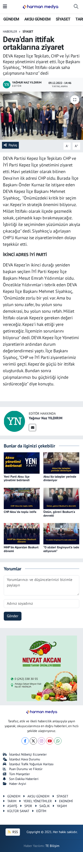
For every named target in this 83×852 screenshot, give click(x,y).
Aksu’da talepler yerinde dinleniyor (59, 478)
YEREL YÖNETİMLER (37, 801)
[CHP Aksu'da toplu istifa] (22, 498)
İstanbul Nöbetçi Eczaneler (28, 754)
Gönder (12, 616)
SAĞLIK (44, 806)
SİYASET (63, 19)
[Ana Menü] (5, 6)
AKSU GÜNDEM (37, 19)
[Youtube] (49, 741)
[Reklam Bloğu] (41, 668)
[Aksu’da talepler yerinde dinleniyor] (61, 462)
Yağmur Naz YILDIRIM (45, 418)
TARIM (11, 801)
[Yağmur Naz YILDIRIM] (14, 420)
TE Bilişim (52, 846)
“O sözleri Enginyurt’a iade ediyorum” (61, 549)
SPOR (28, 806)
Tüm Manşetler (19, 774)
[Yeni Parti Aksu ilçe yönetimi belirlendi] (22, 462)
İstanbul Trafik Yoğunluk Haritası (31, 764)
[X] (33, 741)
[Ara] (76, 7)
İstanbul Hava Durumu (24, 759)
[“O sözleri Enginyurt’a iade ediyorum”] (61, 533)
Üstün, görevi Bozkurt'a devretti (59, 513)
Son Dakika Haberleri (24, 779)
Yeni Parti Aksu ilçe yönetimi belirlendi (17, 478)
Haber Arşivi (17, 784)
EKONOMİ (66, 801)
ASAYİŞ (12, 806)
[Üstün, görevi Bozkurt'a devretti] (61, 498)
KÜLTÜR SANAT (18, 811)
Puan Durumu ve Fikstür (25, 769)
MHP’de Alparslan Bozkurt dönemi (21, 549)
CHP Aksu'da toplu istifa (20, 512)
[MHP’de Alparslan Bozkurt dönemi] (22, 533)
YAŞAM (62, 806)
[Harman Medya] (40, 7)
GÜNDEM (11, 19)
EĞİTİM (41, 811)
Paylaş (13, 145)
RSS (15, 832)
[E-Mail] (32, 427)
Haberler (10, 31)
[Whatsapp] (58, 741)
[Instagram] (41, 741)
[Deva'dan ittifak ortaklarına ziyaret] (41, 116)
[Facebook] (25, 741)
